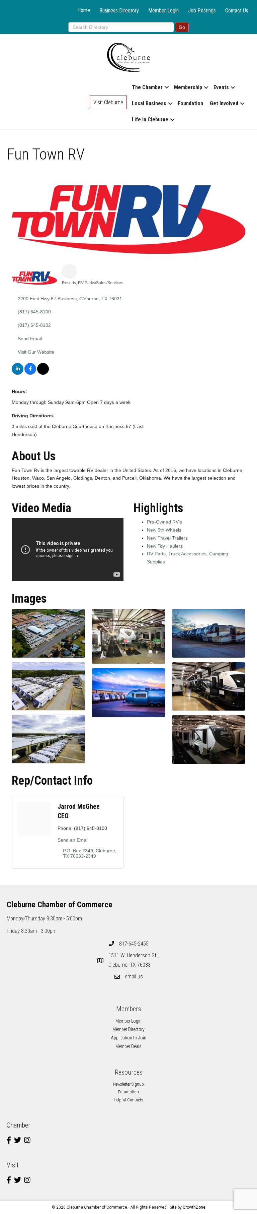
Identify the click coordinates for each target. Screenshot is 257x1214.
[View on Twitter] (43, 373)
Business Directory (119, 10)
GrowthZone (194, 1207)
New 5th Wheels (164, 530)
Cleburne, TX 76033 (134, 960)
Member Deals (128, 1046)
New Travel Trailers (167, 538)
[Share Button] (69, 271)
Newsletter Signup (128, 1084)
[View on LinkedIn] (17, 373)
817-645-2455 (134, 943)
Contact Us (236, 10)
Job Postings (202, 10)
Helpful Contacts (128, 1099)
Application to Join (128, 1037)
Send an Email (73, 840)
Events (221, 87)
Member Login (163, 10)
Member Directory (128, 1029)
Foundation (190, 103)
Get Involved (224, 103)
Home (83, 10)
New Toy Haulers (165, 546)
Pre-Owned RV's (164, 522)
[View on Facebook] (30, 373)
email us (134, 976)
